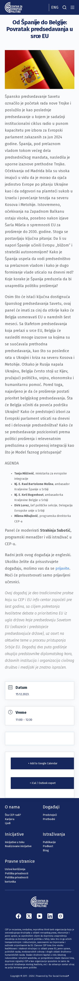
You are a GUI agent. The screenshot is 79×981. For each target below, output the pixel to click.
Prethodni (49, 819)
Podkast (48, 846)
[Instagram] (60, 916)
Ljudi (8, 823)
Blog (46, 850)
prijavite (62, 568)
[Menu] (72, 7)
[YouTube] (39, 916)
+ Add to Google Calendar (42, 763)
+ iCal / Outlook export (43, 783)
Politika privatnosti (16, 873)
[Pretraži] (64, 7)
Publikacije (49, 842)
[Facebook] (18, 916)
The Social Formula (58, 976)
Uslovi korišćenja (15, 869)
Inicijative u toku (14, 842)
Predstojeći (50, 814)
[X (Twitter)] (29, 916)
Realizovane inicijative (18, 846)
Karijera (9, 819)
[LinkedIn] (50, 916)
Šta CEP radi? (13, 814)
